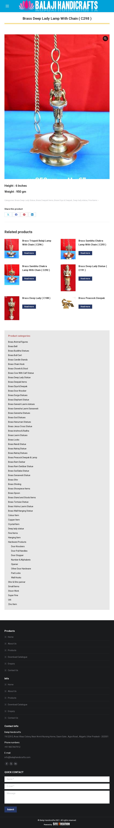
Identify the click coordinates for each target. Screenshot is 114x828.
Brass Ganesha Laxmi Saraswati (23, 408)
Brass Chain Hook (16, 364)
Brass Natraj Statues (17, 453)
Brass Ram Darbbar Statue (20, 466)
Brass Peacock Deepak (92, 298)
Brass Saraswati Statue (19, 475)
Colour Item (13, 515)
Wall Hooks (16, 577)
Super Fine (13, 595)
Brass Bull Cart (15, 355)
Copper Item (14, 520)
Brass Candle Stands (18, 359)
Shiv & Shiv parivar (16, 582)
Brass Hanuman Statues (19, 422)
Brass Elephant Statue (18, 400)
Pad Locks (16, 573)
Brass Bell (12, 346)
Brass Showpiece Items (19, 488)
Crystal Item (13, 524)
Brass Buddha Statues (18, 351)
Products (12, 650)
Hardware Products (17, 542)
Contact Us (13, 670)
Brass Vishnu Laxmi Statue (20, 506)
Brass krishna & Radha (18, 431)
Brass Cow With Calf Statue (21, 373)
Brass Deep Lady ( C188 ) (36, 298)
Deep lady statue (80, 200)
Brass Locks (13, 440)
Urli (9, 600)
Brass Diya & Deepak (63, 200)
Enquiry (11, 663)
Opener (14, 564)
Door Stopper (17, 555)
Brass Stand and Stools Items (22, 497)
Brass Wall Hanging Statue (20, 511)
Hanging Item (14, 537)
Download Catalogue (17, 657)
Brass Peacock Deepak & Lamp (22, 457)
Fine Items (92, 200)
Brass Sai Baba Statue (18, 471)
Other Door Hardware (21, 568)
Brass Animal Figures (18, 342)
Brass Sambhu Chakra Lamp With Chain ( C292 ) (36, 268)
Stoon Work (13, 591)
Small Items (13, 586)
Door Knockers (18, 546)
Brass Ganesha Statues (19, 413)
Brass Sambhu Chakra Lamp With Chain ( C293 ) (92, 242)
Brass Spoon (14, 493)
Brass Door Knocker (17, 391)
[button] (105, 38)
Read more (29, 253)
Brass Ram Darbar (16, 462)
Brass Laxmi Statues (17, 435)
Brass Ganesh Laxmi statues (21, 404)
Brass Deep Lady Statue (25, 200)
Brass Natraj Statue (17, 448)
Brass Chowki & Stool (18, 368)
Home (11, 637)
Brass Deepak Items (44, 200)
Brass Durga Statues (17, 395)
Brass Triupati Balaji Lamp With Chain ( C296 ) (36, 242)
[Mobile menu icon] (7, 6)
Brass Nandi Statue (17, 444)
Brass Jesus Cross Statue (20, 426)
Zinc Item (12, 604)
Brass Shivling (14, 484)
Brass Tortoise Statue (18, 502)
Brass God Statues (17, 417)
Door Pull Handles (19, 551)
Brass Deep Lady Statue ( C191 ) (93, 268)
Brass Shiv (13, 480)
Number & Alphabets (21, 560)
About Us (12, 643)
